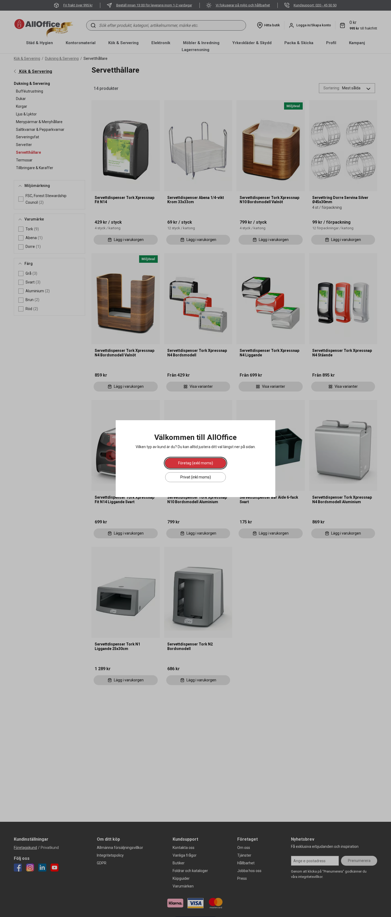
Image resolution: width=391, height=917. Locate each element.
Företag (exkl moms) (195, 463)
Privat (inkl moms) (195, 477)
